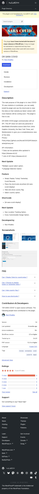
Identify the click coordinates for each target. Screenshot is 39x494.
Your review (6, 392)
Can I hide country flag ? (10, 290)
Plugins (22, 424)
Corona (21, 351)
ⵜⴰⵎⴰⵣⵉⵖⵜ (10, 468)
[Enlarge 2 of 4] (34, 236)
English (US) (33, 346)
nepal (34, 354)
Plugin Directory (7, 8)
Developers (6, 440)
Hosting (4, 424)
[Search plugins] (22, 21)
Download (6, 65)
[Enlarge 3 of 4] (16, 245)
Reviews (7, 77)
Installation (7, 82)
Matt (4, 453)
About (4, 418)
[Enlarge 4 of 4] (34, 253)
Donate (24, 440)
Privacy (4, 428)
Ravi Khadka (8, 60)
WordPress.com (8, 450)
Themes (23, 421)
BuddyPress (7, 460)
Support (6, 91)
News (4, 421)
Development (8, 87)
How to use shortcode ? (10, 296)
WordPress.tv (7, 444)
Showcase (24, 418)
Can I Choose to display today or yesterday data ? (11, 283)
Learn (4, 434)
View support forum (9, 406)
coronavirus (28, 351)
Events (22, 437)
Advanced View (7, 360)
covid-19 (29, 354)
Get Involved (25, 434)
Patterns (23, 428)
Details (6, 72)
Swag (23, 444)
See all (35, 392)
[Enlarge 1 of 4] (16, 236)
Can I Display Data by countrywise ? (14, 277)
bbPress (6, 456)
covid (34, 351)
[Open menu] (36, 3)
